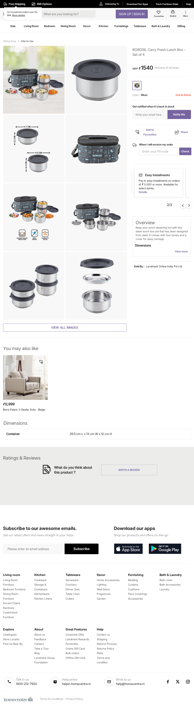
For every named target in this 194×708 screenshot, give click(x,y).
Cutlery (70, 598)
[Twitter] (177, 681)
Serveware (72, 580)
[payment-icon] (140, 175)
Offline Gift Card (75, 657)
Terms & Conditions (51, 698)
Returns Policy (105, 648)
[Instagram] (188, 681)
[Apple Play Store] (128, 549)
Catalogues (10, 634)
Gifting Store (9, 41)
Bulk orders (72, 653)
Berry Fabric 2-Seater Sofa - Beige (24, 409)
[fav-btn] (41, 361)
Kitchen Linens (43, 598)
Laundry (164, 589)
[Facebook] (167, 681)
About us (39, 634)
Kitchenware (41, 593)
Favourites (72, 643)
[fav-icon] (158, 13)
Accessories (135, 598)
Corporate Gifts (75, 634)
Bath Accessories (170, 584)
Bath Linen (166, 580)
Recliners (8, 607)
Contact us (103, 634)
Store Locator (11, 639)
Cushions (133, 589)
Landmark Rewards (77, 639)
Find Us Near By (13, 643)
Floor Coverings (137, 593)
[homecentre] (19, 698)
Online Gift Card (75, 648)
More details (18, 15)
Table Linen (73, 593)
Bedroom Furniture (14, 589)
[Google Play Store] (165, 549)
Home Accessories (108, 580)
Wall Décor (103, 589)
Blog (37, 653)
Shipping (102, 639)
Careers (39, 643)
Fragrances (104, 593)
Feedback (40, 639)
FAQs (100, 653)
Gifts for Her (27, 41)
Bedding (133, 580)
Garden (101, 598)
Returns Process (107, 643)
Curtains (133, 584)
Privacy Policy (74, 698)
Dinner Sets (73, 589)
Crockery (71, 584)
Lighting (101, 584)
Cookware (40, 580)
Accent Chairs (11, 603)
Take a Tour (41, 648)
